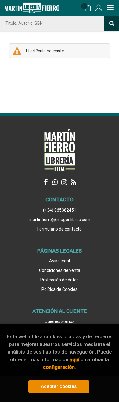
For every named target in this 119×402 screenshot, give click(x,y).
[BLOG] (73, 182)
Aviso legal (59, 260)
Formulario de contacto (59, 229)
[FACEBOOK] (45, 182)
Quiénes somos (59, 321)
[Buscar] (111, 23)
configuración (59, 367)
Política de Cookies (59, 289)
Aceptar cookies (59, 386)
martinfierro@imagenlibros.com (59, 219)
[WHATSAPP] (55, 182)
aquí (74, 359)
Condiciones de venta (59, 270)
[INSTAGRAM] (64, 182)
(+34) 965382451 (59, 210)
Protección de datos (59, 279)
